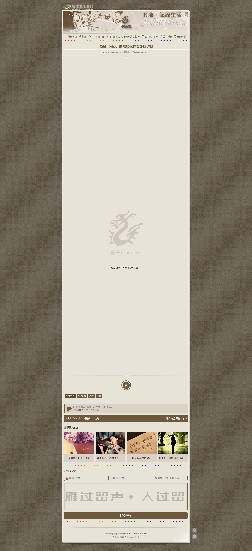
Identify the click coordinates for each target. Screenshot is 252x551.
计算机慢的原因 (143, 458)
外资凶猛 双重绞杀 (175, 418)
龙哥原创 (86, 36)
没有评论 (136, 52)
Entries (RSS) (119, 537)
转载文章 (132, 36)
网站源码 (118, 36)
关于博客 (167, 36)
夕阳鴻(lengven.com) (115, 534)
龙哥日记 (100, 36)
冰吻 (91, 396)
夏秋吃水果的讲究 (80, 458)
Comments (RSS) (133, 537)
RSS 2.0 (84, 410)
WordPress (139, 534)
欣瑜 (99, 396)
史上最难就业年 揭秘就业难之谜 (83, 418)
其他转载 (125, 52)
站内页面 (150, 36)
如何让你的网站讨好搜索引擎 (177, 458)
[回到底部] (194, 536)
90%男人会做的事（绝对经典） (116, 458)
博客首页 (72, 36)
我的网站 (182, 36)
